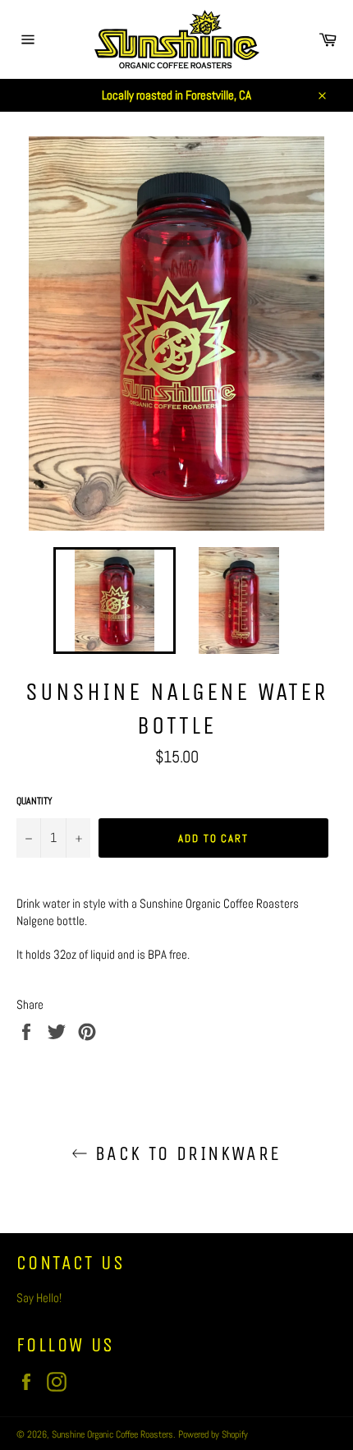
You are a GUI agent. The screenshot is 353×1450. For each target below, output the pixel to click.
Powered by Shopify (213, 1434)
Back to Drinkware (184, 1153)
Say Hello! (39, 1297)
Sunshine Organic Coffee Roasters (112, 1434)
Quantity (34, 801)
